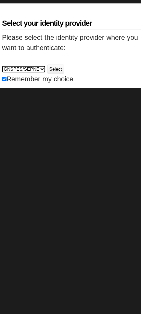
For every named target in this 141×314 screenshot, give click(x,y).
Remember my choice (40, 79)
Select (55, 69)
